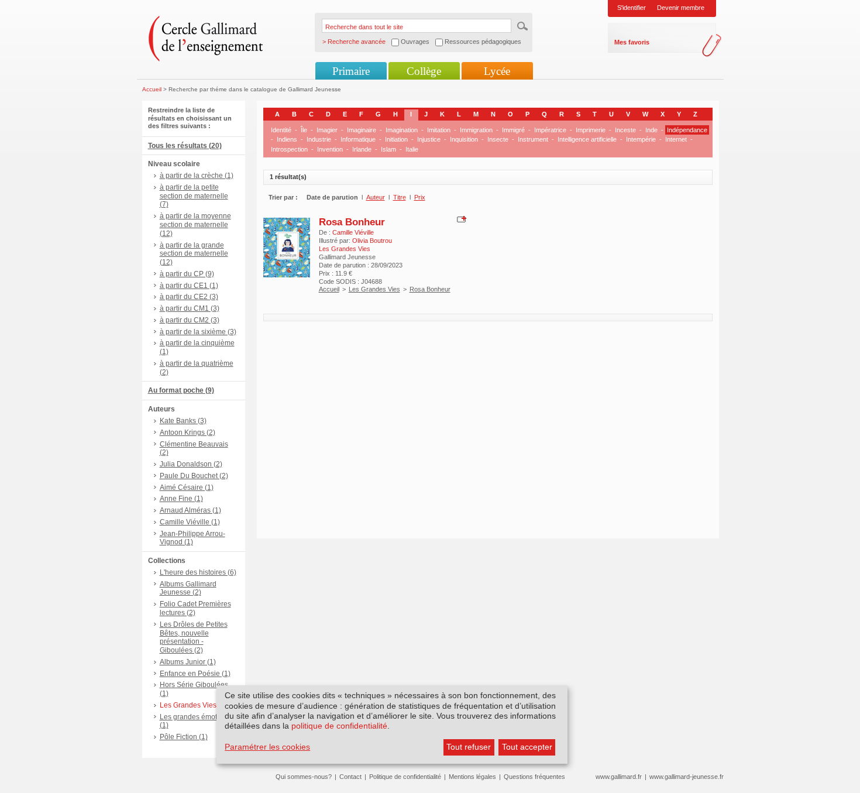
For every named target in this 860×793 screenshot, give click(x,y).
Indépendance (687, 129)
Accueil (151, 89)
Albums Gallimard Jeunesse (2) (188, 588)
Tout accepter (527, 746)
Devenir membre (680, 7)
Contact (350, 776)
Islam (388, 149)
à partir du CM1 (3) (189, 308)
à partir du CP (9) (187, 274)
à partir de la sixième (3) (198, 332)
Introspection (289, 149)
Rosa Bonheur (352, 222)
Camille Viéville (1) (190, 522)
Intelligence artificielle (587, 139)
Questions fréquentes (534, 776)
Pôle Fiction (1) (184, 737)
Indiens (287, 139)
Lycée (497, 71)
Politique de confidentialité (405, 776)
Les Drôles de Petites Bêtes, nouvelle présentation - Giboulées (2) (194, 637)
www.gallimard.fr (619, 776)
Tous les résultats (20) (185, 146)
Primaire (351, 71)
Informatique (358, 139)
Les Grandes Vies (374, 289)
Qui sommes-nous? (304, 776)
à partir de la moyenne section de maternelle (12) (195, 225)
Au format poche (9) (181, 390)
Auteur (375, 197)
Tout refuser (468, 746)
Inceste (625, 129)
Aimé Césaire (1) (187, 487)
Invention (330, 149)
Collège (424, 71)
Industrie (319, 139)
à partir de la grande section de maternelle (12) (194, 254)
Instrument (533, 139)
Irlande (361, 149)
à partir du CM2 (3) (189, 320)
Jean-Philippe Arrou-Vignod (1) (192, 538)
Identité (281, 129)
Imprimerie (591, 129)
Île (304, 129)
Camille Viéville (353, 232)
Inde (651, 129)
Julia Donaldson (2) (191, 464)
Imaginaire (361, 129)
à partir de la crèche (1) (196, 175)
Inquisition (464, 139)
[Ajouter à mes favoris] (460, 218)
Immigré (513, 129)
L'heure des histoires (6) (198, 572)
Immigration (476, 129)
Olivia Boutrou (372, 240)
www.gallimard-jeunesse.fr (686, 776)
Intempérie (641, 139)
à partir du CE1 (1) (189, 286)
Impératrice (550, 129)
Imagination (402, 129)
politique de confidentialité (339, 725)
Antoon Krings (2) (187, 432)
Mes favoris (631, 42)
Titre (399, 197)
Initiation (396, 139)
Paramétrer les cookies (267, 746)
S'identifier (631, 7)
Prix (419, 197)
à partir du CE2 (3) (189, 297)
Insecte (497, 139)
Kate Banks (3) (183, 421)
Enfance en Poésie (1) (195, 674)
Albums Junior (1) (188, 662)
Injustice (429, 139)
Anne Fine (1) (181, 499)
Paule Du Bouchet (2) (194, 476)
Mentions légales (472, 776)
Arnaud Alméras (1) (190, 510)
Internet (676, 139)
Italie (411, 149)
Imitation (438, 129)
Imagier (327, 129)
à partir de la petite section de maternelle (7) (194, 196)
